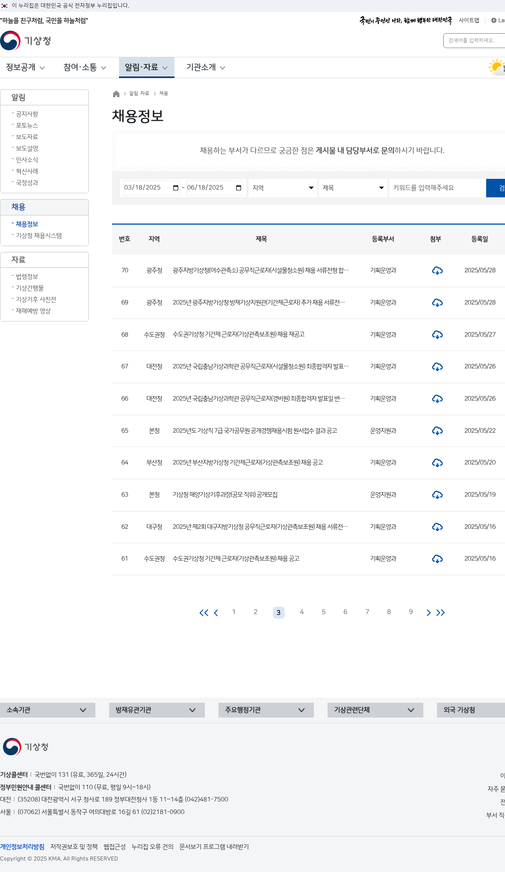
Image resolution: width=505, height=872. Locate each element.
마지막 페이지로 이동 (440, 613)
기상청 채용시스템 (39, 235)
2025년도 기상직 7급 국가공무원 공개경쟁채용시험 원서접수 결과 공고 (255, 431)
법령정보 (27, 276)
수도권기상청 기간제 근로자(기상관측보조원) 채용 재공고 (238, 334)
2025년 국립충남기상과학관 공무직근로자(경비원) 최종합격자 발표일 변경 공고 (264, 398)
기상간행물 (30, 288)
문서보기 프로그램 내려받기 (214, 847)
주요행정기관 (243, 710)
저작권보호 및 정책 (74, 847)
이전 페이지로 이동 (216, 613)
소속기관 (18, 710)
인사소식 (27, 160)
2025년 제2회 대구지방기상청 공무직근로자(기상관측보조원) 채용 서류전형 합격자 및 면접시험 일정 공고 (294, 527)
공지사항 (27, 114)
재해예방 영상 (33, 311)
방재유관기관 (133, 710)
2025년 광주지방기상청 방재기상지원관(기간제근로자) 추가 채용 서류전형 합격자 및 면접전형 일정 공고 (292, 302)
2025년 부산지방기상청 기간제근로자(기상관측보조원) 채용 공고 (248, 462)
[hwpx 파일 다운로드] (435, 270)
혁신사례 (27, 171)
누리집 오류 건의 (152, 847)
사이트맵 (469, 20)
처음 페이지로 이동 (204, 613)
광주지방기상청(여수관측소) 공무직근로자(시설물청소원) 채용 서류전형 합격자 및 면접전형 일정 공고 (289, 270)
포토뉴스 (27, 125)
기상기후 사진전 (36, 299)
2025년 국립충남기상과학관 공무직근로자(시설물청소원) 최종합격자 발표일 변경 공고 (272, 366)
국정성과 (27, 183)
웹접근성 (115, 847)
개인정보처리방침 (22, 847)
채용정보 (27, 224)
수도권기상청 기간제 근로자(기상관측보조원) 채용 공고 (236, 558)
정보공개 (20, 67)
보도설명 (27, 148)
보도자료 (27, 137)
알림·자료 (141, 67)
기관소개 (201, 67)
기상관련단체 (352, 710)
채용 (163, 93)
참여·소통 (80, 67)
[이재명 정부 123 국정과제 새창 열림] (406, 20)
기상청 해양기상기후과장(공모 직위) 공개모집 (225, 494)
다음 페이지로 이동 (428, 613)
